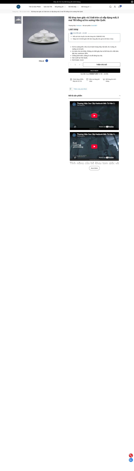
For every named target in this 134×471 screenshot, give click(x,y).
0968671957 (93, 74)
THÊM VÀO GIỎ (101, 65)
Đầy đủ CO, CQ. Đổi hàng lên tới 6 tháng (67, 2)
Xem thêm (94, 168)
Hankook (79, 25)
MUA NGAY (94, 71)
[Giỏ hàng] (119, 6)
